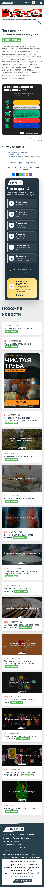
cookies (24, 854)
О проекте (7, 838)
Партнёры (7, 841)
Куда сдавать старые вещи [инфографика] (23, 157)
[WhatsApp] (20, 174)
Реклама (17, 841)
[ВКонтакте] (13, 174)
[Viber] (30, 174)
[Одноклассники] (27, 174)
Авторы (16, 838)
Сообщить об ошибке (26, 834)
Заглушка (25, 838)
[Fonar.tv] (7, 3)
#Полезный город (15, 163)
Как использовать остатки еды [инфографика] (18, 153)
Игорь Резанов (35, 138)
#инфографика (31, 163)
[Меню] (41, 2)
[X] (17, 174)
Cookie (31, 861)
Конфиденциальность (12, 844)
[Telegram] (23, 174)
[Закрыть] (40, 23)
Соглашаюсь (23, 880)
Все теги (11, 834)
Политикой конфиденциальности (24, 875)
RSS (5, 834)
